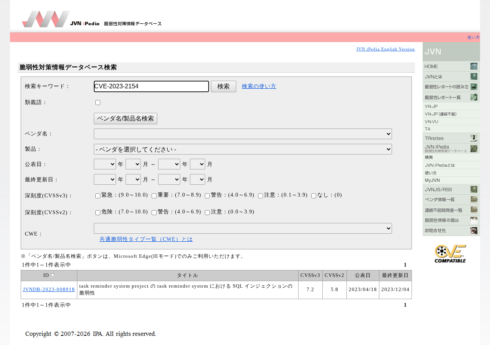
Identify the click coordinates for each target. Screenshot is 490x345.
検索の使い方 (259, 86)
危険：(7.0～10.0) (124, 212)
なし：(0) (329, 195)
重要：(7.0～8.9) (179, 195)
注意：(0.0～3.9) (233, 212)
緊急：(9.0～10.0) (124, 195)
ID (47, 275)
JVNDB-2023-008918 (49, 289)
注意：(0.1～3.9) (286, 195)
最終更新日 (395, 275)
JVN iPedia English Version (385, 49)
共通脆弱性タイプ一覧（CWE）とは (146, 239)
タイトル (187, 275)
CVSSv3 (310, 275)
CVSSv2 (335, 275)
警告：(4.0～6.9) (233, 195)
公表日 (363, 275)
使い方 (473, 37)
